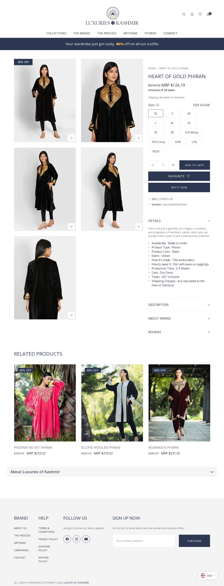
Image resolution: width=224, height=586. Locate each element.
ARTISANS (20, 542)
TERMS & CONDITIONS (46, 529)
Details (154, 221)
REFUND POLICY (43, 559)
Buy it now (179, 187)
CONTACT (20, 557)
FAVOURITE (177, 176)
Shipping (153, 97)
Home (152, 68)
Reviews (154, 332)
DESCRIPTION (158, 305)
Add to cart (194, 165)
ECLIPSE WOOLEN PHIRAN (100, 447)
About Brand (159, 318)
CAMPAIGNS (21, 550)
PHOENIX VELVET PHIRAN (33, 447)
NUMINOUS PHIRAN (163, 447)
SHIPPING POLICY (44, 548)
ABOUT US (20, 528)
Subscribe (194, 541)
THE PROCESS (22, 535)
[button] (183, 14)
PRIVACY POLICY (48, 539)
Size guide (201, 105)
